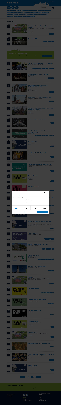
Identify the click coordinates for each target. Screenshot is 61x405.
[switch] (26, 208)
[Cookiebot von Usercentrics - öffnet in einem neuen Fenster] (44, 192)
